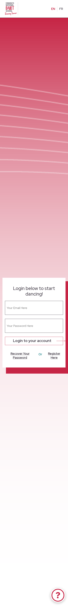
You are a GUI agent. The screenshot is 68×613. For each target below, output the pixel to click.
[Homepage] (11, 8)
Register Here (54, 355)
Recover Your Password (20, 355)
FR (61, 9)
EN (53, 9)
